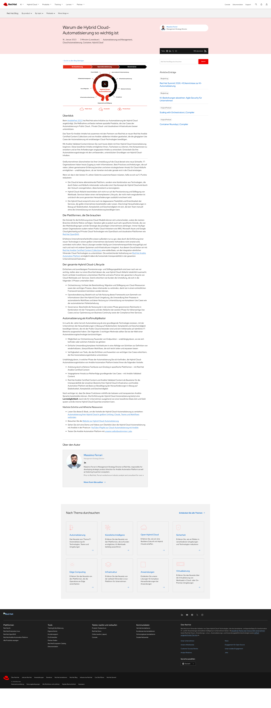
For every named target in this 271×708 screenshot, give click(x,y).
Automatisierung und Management (117, 39)
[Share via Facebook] (167, 51)
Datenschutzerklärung (17, 684)
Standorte (49, 677)
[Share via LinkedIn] (170, 51)
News (226, 641)
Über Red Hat (15, 677)
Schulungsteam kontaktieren (145, 634)
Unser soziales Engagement (234, 649)
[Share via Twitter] (173, 51)
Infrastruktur (111, 572)
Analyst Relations (186, 652)
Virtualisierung (183, 571)
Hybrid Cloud (97, 42)
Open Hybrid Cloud (150, 534)
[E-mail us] (176, 51)
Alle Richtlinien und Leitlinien (51, 684)
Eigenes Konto (52, 631)
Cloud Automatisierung (72, 42)
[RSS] (205, 51)
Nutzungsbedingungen (33, 684)
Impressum (81, 684)
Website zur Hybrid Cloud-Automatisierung (101, 421)
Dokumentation (238, 5)
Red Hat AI (6, 628)
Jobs (226, 652)
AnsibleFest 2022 (74, 120)
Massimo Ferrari (172, 27)
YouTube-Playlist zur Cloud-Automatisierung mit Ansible (114, 427)
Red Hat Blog (12, 13)
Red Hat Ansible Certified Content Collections (82, 250)
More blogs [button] (62, 13)
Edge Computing (78, 572)
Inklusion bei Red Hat (86, 677)
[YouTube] (187, 615)
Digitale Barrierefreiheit (69, 684)
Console (227, 5)
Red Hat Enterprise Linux (11, 631)
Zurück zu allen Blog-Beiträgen (74, 61)
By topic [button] (38, 13)
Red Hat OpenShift (71, 234)
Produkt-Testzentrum (99, 628)
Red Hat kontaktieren (61, 677)
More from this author (93, 482)
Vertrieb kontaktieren (143, 628)
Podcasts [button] (49, 13)
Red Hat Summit (111, 677)
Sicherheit (181, 535)
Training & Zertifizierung (55, 628)
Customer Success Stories (189, 649)
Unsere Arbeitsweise (187, 645)
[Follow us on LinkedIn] (85, 462)
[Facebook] (192, 615)
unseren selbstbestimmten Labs (118, 431)
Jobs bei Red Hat (27, 677)
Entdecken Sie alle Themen (190, 513)
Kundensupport (53, 634)
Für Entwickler (52, 637)
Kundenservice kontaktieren (145, 631)
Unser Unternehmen (187, 641)
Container (87, 42)
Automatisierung (77, 535)
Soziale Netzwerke (142, 637)
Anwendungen (147, 572)
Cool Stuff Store (99, 677)
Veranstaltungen (39, 677)
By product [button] (26, 13)
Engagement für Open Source (235, 645)
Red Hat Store (96, 631)
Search (203, 61)
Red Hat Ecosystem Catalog (57, 643)
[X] (197, 615)
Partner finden (52, 640)
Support (248, 5)
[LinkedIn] (182, 615)
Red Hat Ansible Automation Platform (15, 637)
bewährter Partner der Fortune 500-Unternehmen (248, 631)
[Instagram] (202, 615)
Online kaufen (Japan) (99, 634)
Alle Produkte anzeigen (11, 640)
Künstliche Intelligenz (115, 535)
